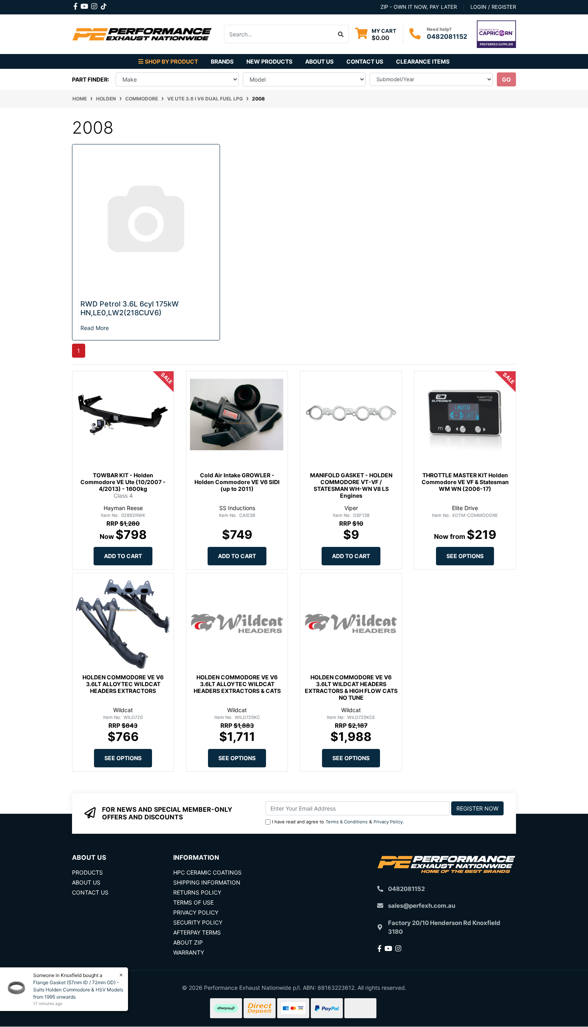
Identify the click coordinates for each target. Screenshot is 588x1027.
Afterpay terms (197, 932)
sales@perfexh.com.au (421, 905)
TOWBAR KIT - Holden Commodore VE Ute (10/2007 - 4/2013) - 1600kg (123, 482)
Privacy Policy (388, 822)
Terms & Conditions (347, 822)
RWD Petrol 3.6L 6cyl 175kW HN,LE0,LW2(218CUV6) (129, 308)
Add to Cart (123, 556)
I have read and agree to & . (338, 822)
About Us (319, 61)
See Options (465, 556)
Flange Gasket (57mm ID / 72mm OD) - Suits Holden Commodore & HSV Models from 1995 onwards (78, 989)
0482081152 (447, 36)
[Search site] (341, 34)
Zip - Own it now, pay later (418, 7)
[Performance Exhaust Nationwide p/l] (142, 33)
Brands (222, 61)
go (506, 79)
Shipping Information (206, 882)
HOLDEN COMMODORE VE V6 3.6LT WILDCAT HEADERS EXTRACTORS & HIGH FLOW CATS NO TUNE (351, 687)
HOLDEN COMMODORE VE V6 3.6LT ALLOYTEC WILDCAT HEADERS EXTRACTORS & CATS (237, 684)
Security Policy (197, 922)
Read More (94, 327)
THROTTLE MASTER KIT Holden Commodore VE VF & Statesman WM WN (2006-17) (465, 482)
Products (87, 872)
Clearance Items (423, 61)
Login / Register (493, 7)
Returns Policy (197, 892)
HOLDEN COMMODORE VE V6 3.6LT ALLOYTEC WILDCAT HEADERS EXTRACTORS (123, 684)
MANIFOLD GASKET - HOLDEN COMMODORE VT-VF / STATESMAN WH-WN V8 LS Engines (351, 485)
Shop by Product (171, 61)
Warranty (188, 952)
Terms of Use (193, 902)
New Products (269, 61)
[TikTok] (103, 5)
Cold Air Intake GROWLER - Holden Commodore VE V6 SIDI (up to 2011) (237, 482)
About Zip (188, 942)
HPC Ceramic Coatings (207, 872)
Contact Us (364, 61)
